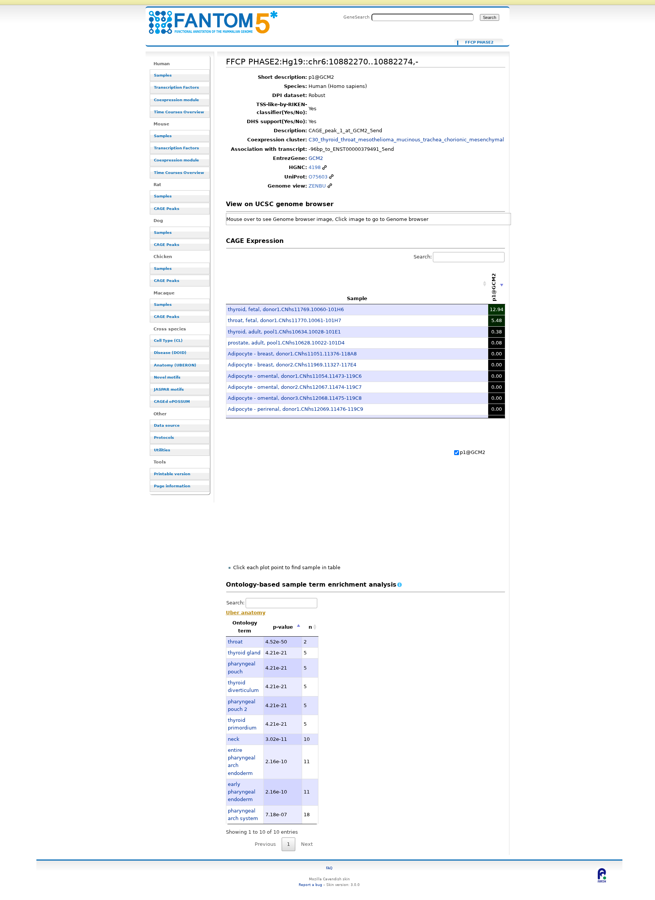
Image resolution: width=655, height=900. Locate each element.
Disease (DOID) (170, 353)
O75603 (318, 177)
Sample (357, 298)
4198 (315, 167)
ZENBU (317, 186)
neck (234, 739)
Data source (167, 425)
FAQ (329, 868)
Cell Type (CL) (168, 340)
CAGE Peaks (166, 209)
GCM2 (316, 158)
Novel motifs (167, 377)
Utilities (162, 450)
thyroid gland (244, 653)
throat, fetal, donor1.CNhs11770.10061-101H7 (284, 320)
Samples (163, 75)
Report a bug (310, 885)
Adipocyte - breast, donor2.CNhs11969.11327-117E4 (292, 365)
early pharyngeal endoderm (241, 792)
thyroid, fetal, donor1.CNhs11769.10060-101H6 (286, 309)
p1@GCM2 (472, 452)
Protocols (164, 437)
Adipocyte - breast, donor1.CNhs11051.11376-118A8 (292, 354)
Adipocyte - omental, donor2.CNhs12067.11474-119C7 (295, 387)
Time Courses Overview (179, 112)
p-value (283, 627)
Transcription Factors (176, 87)
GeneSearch (356, 17)
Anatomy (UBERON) (175, 365)
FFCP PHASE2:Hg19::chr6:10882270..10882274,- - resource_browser (208, 18)
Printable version (172, 474)
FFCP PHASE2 (479, 42)
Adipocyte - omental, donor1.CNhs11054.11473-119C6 (295, 376)
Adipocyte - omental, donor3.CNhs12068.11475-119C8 (295, 398)
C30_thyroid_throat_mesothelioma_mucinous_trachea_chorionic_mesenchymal (406, 139)
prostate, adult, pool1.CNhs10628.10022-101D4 (286, 343)
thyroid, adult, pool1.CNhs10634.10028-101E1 (284, 332)
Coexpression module (176, 100)
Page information (172, 486)
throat (235, 642)
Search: (423, 257)
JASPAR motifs (169, 389)
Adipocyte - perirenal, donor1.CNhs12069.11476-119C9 (295, 409)
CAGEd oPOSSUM (172, 401)
